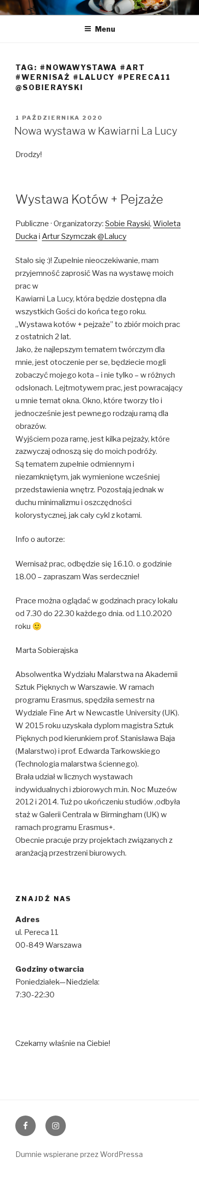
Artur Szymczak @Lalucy (84, 236)
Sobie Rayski (127, 223)
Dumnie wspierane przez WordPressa (79, 1154)
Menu (105, 29)
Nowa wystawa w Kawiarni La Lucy (95, 131)
